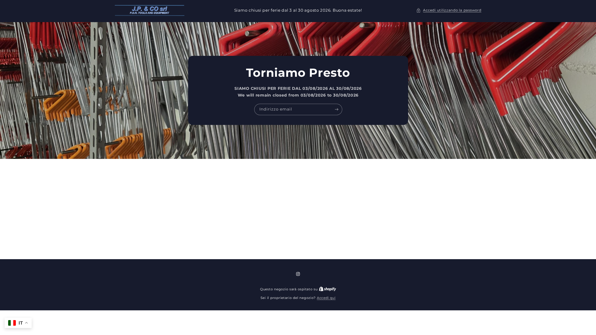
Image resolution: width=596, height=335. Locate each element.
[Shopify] (327, 289)
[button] (448, 10)
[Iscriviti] (336, 109)
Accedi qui (326, 298)
